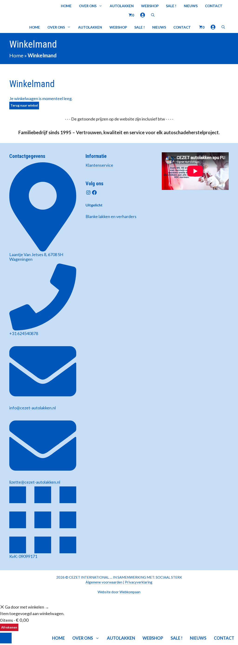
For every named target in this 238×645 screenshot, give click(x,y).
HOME (66, 6)
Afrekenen (9, 627)
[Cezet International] (17, 27)
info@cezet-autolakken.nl (32, 407)
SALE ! (171, 6)
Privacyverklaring (138, 582)
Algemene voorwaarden (104, 582)
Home (16, 55)
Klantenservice (99, 165)
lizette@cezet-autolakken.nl (34, 482)
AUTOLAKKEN (122, 6)
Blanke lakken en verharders (111, 216)
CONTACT (213, 6)
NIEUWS (191, 6)
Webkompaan (129, 592)
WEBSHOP (150, 6)
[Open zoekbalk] (152, 15)
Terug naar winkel (24, 105)
